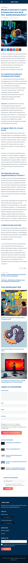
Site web (3, 416)
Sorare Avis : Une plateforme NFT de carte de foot (16, 462)
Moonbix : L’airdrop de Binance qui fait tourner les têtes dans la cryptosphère (13, 275)
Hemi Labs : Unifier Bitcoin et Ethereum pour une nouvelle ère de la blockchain (13, 280)
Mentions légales (5, 530)
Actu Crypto (4, 7)
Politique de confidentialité (18, 485)
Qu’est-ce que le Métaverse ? (13, 449)
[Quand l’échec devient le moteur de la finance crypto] (14, 334)
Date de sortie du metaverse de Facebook (14, 456)
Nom (2, 403)
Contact (3, 533)
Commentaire (4, 390)
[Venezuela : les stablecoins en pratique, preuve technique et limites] (14, 303)
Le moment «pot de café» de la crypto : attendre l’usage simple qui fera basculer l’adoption (13, 381)
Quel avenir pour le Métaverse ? (13, 442)
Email (2, 409)
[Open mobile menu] (1, 2)
